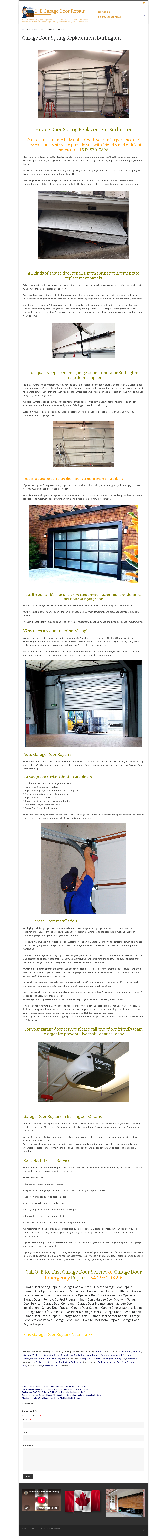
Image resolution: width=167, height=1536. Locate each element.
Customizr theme (49, 1532)
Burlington (84, 1358)
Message (29, 1445)
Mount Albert (93, 1355)
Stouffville (54, 1355)
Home (24, 29)
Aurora (41, 1358)
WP (30, 1532)
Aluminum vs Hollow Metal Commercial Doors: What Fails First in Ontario (51, 1398)
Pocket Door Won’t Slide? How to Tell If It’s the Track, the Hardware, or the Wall (54, 1392)
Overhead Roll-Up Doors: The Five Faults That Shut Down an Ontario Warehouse (54, 1386)
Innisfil (33, 1358)
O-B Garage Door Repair (36, 1529)
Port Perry (127, 1351)
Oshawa (27, 1355)
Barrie (26, 1358)
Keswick (64, 1355)
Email (27, 1432)
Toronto (99, 1351)
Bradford (105, 1355)
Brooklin (137, 1351)
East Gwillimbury (77, 1355)
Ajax (135, 1355)
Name (27, 1419)
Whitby (35, 1355)
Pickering (127, 1355)
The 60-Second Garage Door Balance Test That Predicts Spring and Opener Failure (55, 1389)
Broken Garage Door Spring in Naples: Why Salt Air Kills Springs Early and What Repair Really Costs (61, 1395)
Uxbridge (44, 1355)
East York (121, 1362)
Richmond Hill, (50, 1365)
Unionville (51, 1358)
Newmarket (116, 1355)
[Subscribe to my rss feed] (144, 2)
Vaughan (61, 1358)
